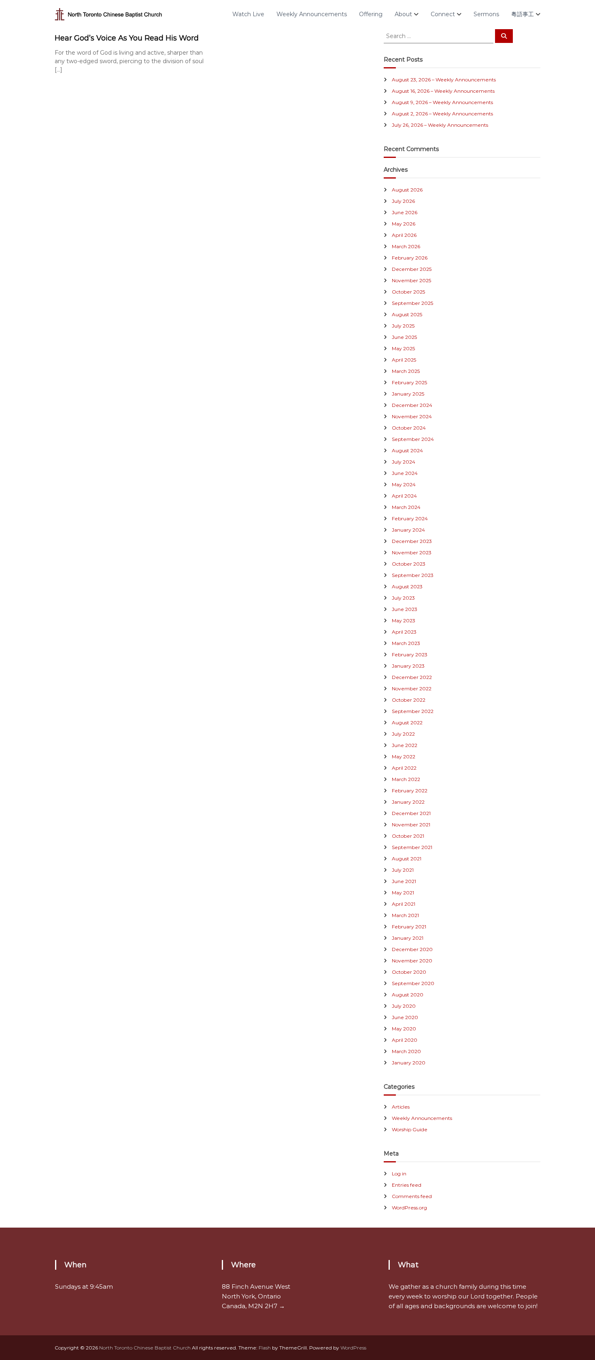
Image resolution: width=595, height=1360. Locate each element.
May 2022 (403, 756)
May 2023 (403, 620)
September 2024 (413, 439)
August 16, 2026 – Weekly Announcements (443, 91)
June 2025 (404, 337)
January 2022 (408, 802)
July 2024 (403, 462)
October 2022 (408, 700)
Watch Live (248, 14)
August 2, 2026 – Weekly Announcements (442, 114)
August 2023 (407, 586)
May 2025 (403, 348)
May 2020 (404, 1029)
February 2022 (409, 790)
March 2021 (405, 915)
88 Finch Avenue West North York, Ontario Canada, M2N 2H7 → (256, 1296)
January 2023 (408, 666)
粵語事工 (522, 14)
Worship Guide (409, 1129)
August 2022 (407, 722)
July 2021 (403, 870)
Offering (370, 14)
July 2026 (403, 201)
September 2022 (413, 711)
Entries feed (406, 1185)
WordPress (353, 1348)
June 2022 (404, 745)
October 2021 (408, 836)
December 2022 (412, 677)
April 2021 (403, 904)
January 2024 (408, 530)
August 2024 (407, 450)
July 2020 (404, 1006)
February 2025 (409, 382)
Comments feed (412, 1196)
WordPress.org (409, 1208)
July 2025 (403, 326)
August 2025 (407, 314)
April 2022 (404, 768)
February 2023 (409, 654)
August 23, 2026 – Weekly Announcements (444, 80)
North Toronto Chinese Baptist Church (145, 1348)
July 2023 (403, 598)
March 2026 (406, 246)
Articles (401, 1107)
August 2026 (407, 190)
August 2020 (407, 995)
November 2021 (411, 825)
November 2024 (412, 416)
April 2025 (404, 360)
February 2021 (409, 927)
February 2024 (410, 518)
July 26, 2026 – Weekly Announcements (440, 125)
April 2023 (404, 632)
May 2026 (403, 224)
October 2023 (408, 564)
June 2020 (405, 1017)
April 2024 (404, 496)
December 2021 (411, 813)
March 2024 (406, 507)
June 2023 (404, 609)
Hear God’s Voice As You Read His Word (127, 38)
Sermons (486, 14)
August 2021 (406, 859)
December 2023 (412, 541)
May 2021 (403, 893)
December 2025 (411, 269)
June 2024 (405, 473)
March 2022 (406, 779)
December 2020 (412, 949)
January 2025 (408, 394)
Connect (443, 14)
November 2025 (411, 280)
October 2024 (409, 428)
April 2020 (404, 1040)
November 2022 (411, 688)
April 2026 (404, 235)
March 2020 (406, 1051)
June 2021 (404, 881)
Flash (265, 1348)
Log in (399, 1174)
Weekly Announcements (311, 14)
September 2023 (413, 575)
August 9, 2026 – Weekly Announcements (442, 102)
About (403, 14)
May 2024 (404, 484)
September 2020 (413, 983)
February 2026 (409, 258)
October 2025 (408, 292)
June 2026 (404, 212)
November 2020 (412, 961)
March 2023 (406, 643)
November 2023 (411, 552)
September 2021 (412, 847)
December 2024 (412, 405)
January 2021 (407, 938)
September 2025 (412, 303)
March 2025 (406, 371)
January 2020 (408, 1063)
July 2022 (403, 734)
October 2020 (409, 972)
